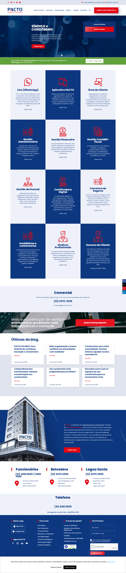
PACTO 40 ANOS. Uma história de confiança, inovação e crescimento (26, 349)
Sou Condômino (43, 528)
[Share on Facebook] (124, 281)
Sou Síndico (42, 525)
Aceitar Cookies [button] (70, 567)
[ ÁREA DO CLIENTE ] (112, 2)
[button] (61, 55)
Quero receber (97, 553)
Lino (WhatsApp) (43, 537)
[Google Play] (18, 531)
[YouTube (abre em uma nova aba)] (19, 2)
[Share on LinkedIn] (124, 292)
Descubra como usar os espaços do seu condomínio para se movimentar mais (96, 373)
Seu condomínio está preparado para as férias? (62, 370)
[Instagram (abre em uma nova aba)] (14, 2)
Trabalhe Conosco (70, 541)
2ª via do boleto (43, 531)
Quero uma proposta (106, 10)
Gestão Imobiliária (44, 545)
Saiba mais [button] (111, 562)
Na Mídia (67, 536)
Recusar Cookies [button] (56, 567)
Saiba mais (28, 109)
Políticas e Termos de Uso (72, 533)
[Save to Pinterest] (124, 288)
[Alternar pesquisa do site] (89, 10)
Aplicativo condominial (45, 534)
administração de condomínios (93, 425)
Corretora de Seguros (45, 539)
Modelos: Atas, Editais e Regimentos (72, 529)
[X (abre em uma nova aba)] (9, 2)
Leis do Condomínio (70, 525)
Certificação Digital (44, 542)
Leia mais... (17, 355)
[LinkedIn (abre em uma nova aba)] (17, 2)
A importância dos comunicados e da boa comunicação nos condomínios (25, 373)
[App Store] (18, 526)
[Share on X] (124, 285)
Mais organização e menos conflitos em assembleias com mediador (62, 349)
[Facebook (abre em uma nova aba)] (11, 2)
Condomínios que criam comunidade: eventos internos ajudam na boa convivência (97, 350)
